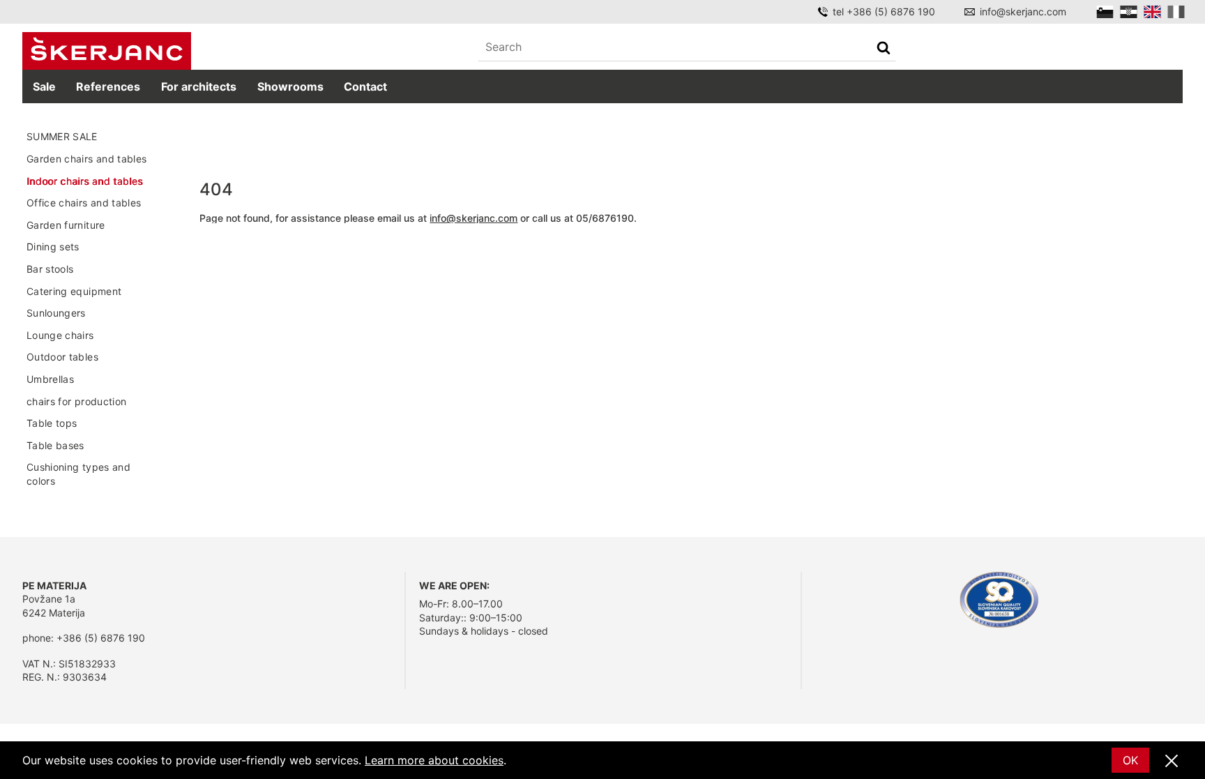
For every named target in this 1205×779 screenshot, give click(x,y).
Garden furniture (65, 225)
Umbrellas (50, 379)
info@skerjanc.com (1023, 11)
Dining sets (52, 246)
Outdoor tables (62, 357)
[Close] (1171, 761)
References (108, 86)
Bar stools (50, 269)
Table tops (51, 423)
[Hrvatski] (1128, 12)
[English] (1152, 12)
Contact (365, 86)
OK (1130, 760)
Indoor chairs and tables (84, 181)
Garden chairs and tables (86, 159)
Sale (44, 86)
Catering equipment (73, 291)
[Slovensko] (1105, 12)
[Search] (883, 49)
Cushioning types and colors (78, 474)
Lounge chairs (60, 335)
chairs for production (76, 401)
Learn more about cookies (434, 760)
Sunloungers (56, 313)
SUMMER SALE (62, 136)
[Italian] (1176, 12)
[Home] (106, 51)
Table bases (55, 445)
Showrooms (290, 86)
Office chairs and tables (83, 203)
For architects (198, 86)
